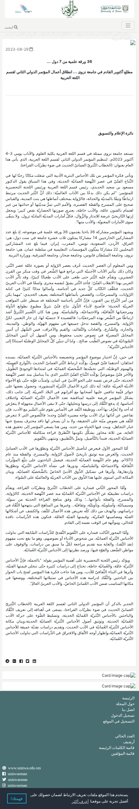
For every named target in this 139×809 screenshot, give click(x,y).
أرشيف (128, 741)
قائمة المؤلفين (122, 753)
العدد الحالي (124, 736)
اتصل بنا (128, 709)
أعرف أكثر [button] (80, 801)
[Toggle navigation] (127, 25)
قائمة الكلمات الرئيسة (116, 747)
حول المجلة (125, 703)
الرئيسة (128, 697)
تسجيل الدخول (122, 715)
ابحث (9, 27)
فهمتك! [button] (17, 798)
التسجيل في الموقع (118, 721)
